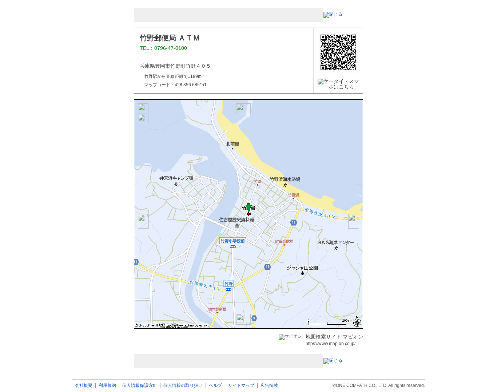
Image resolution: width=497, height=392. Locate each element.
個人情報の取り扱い (183, 385)
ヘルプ (215, 385)
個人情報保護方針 (139, 385)
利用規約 (107, 385)
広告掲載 (269, 385)
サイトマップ (241, 385)
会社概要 (83, 385)
